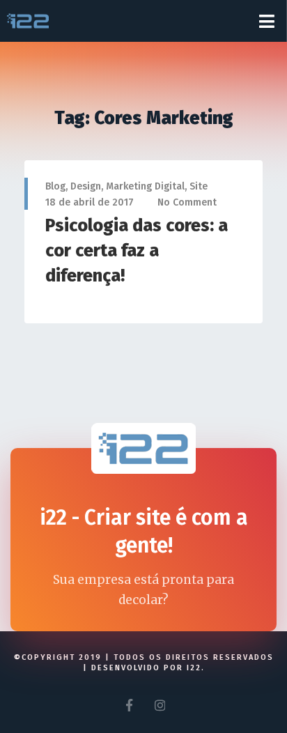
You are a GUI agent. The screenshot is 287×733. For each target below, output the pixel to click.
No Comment (187, 202)
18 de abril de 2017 (89, 202)
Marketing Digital (145, 186)
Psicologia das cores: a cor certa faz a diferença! (136, 250)
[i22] (28, 21)
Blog (55, 186)
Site (198, 186)
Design (85, 186)
